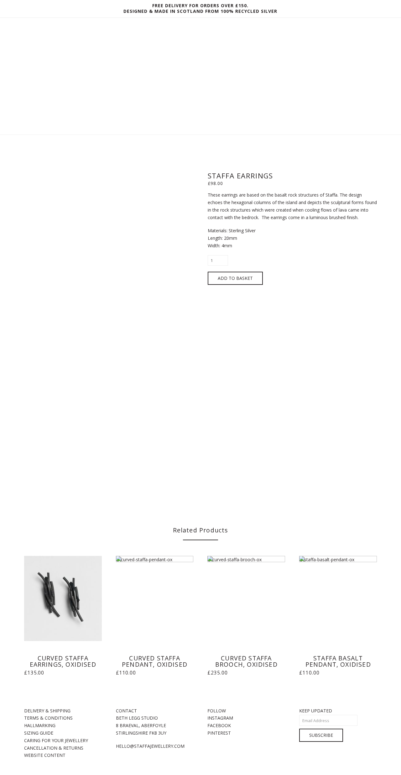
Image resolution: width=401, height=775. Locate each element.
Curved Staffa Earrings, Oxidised (63, 661)
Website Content (44, 755)
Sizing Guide (38, 733)
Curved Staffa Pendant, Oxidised (154, 661)
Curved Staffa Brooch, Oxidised (246, 661)
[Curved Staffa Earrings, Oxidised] (63, 598)
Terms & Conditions (48, 718)
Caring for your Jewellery (56, 740)
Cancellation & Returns (53, 748)
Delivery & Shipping (47, 711)
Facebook (219, 725)
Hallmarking (39, 725)
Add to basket (235, 278)
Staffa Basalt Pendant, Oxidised (338, 661)
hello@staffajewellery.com (150, 746)
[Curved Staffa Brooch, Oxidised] (246, 598)
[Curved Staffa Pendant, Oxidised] (155, 598)
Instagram (220, 718)
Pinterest (219, 733)
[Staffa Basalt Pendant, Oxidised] (338, 598)
